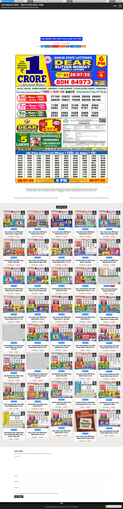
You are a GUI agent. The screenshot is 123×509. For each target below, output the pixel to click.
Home (114, 6)
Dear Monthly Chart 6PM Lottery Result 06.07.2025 (109, 403)
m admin (106, 293)
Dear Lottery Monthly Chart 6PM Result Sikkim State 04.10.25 (37, 346)
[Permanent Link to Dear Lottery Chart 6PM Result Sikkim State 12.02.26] (61, 418)
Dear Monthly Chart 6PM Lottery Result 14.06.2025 (13, 261)
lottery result (89, 190)
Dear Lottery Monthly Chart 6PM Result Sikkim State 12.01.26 (109, 432)
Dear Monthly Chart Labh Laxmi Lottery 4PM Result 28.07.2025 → (90, 198)
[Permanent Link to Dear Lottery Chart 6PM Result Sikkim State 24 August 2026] (38, 247)
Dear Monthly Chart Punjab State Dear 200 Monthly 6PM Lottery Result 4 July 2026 (14, 434)
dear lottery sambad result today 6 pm (77, 190)
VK (68, 46)
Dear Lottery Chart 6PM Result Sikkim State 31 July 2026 (61, 318)
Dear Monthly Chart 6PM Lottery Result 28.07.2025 (61, 39)
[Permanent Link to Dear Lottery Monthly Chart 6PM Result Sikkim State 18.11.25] (109, 333)
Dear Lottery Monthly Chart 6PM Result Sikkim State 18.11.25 (109, 347)
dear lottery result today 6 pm (87, 188)
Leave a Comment (66, 43)
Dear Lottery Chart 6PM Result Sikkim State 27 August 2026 (85, 437)
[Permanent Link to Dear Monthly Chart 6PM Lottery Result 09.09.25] (85, 304)
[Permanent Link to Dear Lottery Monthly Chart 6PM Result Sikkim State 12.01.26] (109, 418)
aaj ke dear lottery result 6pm (38, 188)
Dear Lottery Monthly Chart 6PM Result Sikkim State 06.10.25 (109, 375)
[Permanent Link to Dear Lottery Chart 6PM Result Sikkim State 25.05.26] (38, 419)
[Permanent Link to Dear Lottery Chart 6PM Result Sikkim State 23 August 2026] (14, 276)
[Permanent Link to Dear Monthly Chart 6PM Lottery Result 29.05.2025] (61, 361)
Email (16, 481)
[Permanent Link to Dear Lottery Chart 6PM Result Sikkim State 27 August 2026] (85, 421)
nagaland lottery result (38, 191)
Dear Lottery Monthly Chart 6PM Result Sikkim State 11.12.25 (61, 261)
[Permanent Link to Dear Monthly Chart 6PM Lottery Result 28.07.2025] (61, 117)
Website (16, 487)
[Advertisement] (61, 24)
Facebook (48, 46)
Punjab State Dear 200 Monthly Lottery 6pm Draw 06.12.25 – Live (85, 403)
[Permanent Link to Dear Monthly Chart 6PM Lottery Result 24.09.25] (38, 391)
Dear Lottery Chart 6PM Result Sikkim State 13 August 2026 (109, 318)
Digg (73, 46)
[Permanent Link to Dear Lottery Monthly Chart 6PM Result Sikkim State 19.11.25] (14, 304)
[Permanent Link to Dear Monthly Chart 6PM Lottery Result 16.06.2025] (85, 247)
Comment (17, 456)
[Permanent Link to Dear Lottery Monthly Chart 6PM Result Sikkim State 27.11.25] (85, 276)
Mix (84, 46)
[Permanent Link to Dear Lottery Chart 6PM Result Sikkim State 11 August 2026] (14, 219)
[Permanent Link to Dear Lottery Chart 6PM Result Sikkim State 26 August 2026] (38, 276)
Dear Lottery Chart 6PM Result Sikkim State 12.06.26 (85, 233)
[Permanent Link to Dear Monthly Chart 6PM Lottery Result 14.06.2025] (14, 247)
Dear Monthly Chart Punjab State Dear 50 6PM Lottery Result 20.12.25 (14, 347)
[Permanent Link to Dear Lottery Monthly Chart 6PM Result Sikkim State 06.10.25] (109, 361)
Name (16, 475)
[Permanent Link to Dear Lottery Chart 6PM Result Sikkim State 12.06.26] (85, 219)
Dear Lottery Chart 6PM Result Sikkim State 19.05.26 (37, 318)
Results (112, 286)
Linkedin (79, 46)
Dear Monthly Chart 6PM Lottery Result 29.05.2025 (61, 375)
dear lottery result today (73, 188)
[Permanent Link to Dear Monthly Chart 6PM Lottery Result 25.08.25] (61, 389)
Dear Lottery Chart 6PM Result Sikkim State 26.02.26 (109, 261)
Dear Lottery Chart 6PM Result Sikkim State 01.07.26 (61, 233)
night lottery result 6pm (68, 191)
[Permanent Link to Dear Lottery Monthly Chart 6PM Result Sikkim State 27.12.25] (14, 391)
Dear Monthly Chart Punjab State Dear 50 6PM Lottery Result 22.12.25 (38, 375)
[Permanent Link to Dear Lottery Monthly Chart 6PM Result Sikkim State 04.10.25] (38, 332)
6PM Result (13, 229)
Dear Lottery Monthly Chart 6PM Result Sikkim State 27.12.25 (13, 405)
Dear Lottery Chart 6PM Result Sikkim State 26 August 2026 (37, 289)
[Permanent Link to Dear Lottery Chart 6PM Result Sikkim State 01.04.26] (61, 332)
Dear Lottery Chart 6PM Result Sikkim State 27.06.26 (37, 233)
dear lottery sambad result (44, 190)
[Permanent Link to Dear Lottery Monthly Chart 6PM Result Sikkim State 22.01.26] (85, 332)
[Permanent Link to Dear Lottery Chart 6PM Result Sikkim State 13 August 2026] (109, 304)
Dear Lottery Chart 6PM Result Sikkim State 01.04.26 (61, 346)
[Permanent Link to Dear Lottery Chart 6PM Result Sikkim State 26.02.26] (109, 247)
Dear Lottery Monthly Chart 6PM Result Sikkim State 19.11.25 (13, 318)
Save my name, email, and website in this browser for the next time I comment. (37, 493)
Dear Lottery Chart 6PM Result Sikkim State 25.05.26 (37, 433)
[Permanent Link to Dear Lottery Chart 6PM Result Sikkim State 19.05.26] (38, 304)
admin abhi (34, 236)
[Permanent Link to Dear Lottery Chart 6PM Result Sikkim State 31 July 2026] (61, 304)
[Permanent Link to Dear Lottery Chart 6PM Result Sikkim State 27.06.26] (38, 219)
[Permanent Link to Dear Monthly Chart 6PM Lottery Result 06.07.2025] (109, 389)
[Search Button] (120, 5)
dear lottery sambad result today (59, 190)
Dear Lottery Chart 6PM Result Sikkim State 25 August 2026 (109, 233)
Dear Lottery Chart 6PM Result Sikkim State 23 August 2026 (14, 289)
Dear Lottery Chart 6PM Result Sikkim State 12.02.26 (61, 432)
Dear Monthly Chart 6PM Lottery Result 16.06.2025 (85, 261)
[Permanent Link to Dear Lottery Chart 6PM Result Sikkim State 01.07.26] (61, 219)
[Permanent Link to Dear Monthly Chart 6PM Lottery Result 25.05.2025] (14, 363)
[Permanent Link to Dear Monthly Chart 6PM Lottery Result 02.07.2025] (61, 276)
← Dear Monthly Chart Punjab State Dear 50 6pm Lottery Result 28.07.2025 (35, 198)
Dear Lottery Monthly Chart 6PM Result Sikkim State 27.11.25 (85, 289)
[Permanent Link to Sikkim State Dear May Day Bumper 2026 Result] (109, 276)
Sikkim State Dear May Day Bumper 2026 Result (109, 290)
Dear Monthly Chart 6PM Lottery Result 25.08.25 (61, 403)
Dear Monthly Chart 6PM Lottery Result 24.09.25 (37, 405)
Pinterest (56, 46)
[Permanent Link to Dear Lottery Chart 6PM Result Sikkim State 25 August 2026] (109, 219)
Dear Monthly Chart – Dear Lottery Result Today (22, 4)
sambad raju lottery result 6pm (81, 191)
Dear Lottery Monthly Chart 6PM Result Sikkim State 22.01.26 (85, 346)
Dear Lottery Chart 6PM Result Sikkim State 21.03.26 (85, 375)
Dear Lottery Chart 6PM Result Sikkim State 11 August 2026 (14, 233)
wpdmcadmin (10, 236)
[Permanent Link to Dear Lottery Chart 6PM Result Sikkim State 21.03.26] (85, 361)
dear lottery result (50, 188)
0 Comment (17, 236)
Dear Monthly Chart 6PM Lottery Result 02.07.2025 (61, 289)
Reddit (62, 46)
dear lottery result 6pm (61, 188)
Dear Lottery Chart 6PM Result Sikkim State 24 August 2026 (37, 261)
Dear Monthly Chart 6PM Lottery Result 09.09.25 (85, 318)
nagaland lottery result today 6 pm (53, 191)
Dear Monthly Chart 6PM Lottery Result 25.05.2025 (13, 377)
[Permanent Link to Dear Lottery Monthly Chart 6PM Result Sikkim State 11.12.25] (61, 247)
